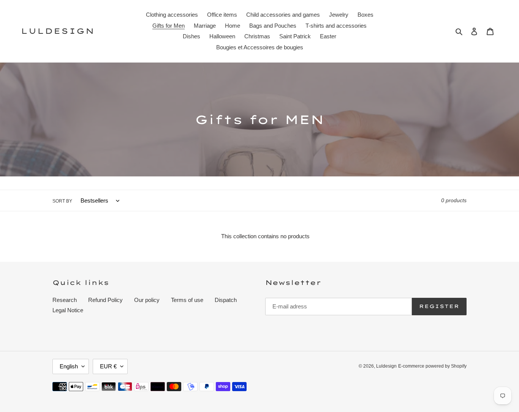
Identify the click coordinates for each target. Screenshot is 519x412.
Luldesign (58, 31)
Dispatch (226, 300)
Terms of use (187, 300)
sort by (62, 201)
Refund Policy (105, 300)
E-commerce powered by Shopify (432, 366)
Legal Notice (67, 310)
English (69, 366)
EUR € (108, 366)
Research (64, 300)
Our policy (147, 300)
